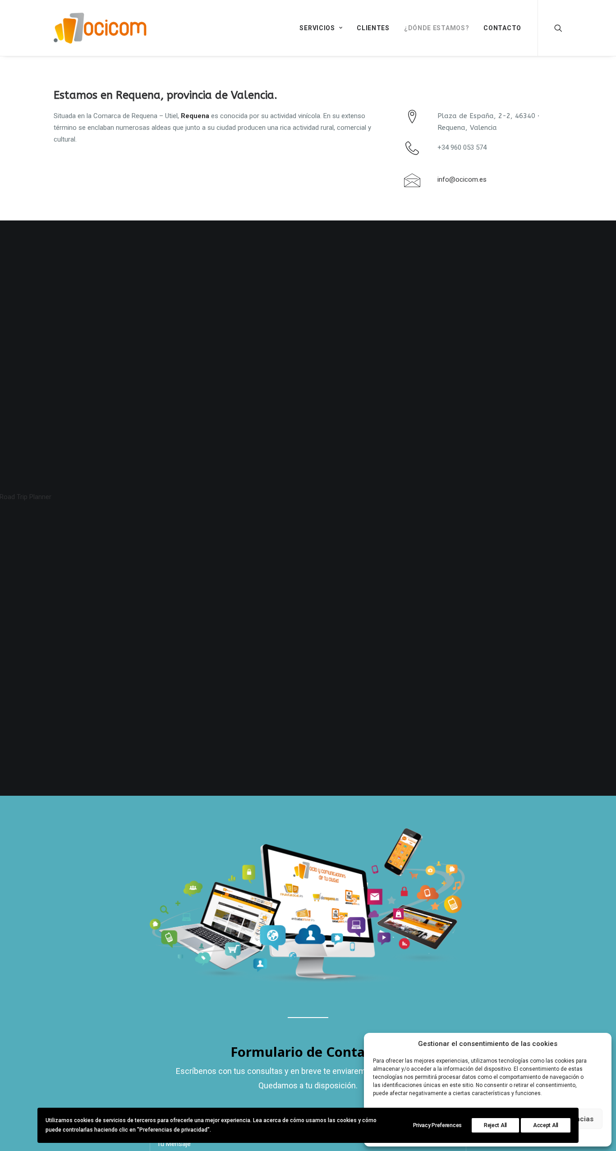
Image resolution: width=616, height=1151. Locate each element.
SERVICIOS (317, 28)
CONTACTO (502, 28)
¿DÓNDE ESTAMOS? (436, 28)
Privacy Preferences (437, 1125)
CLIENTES (373, 28)
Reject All (495, 1125)
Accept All (545, 1125)
